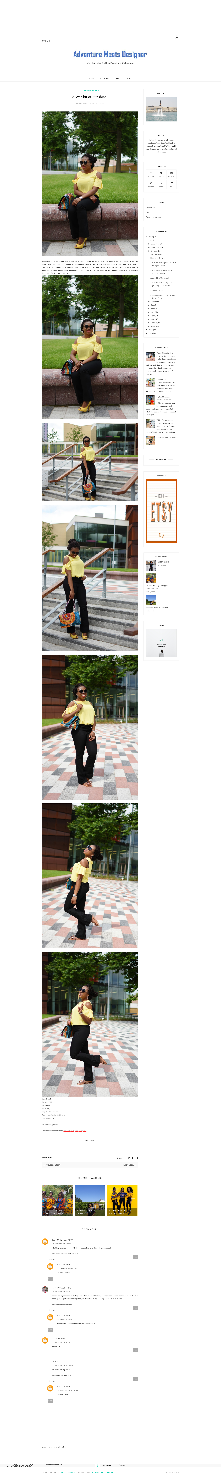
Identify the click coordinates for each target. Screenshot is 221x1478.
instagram (171, 176)
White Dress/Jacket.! (165, 420)
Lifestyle (104, 78)
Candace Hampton (63, 1240)
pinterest (151, 187)
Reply (135, 1257)
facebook (67, 1130)
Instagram (75, 1130)
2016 (151, 240)
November (155, 247)
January (154, 326)
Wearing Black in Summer (157, 607)
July (152, 305)
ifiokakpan (63, 1265)
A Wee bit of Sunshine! (159, 278)
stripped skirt (162, 379)
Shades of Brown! (157, 258)
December (155, 244)
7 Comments (47, 1158)
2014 (151, 333)
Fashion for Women (90, 90)
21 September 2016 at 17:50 (62, 1365)
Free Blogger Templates (102, 1473)
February (154, 322)
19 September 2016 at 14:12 (62, 1291)
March (153, 319)
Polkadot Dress (156, 290)
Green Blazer (163, 562)
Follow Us (122, 1465)
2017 (151, 237)
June (153, 308)
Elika (55, 1362)
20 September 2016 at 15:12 (68, 1319)
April (153, 315)
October (154, 251)
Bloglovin (82, 1130)
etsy (171, 187)
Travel (118, 78)
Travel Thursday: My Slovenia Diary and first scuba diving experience (166, 356)
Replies (52, 1259)
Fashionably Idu (61, 1288)
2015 (151, 330)
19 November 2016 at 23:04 (67, 1390)
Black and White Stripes (166, 437)
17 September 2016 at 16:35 (68, 1268)
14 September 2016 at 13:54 (62, 1243)
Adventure (150, 207)
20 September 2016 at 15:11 (62, 1342)
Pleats (96, 1211)
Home (92, 78)
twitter (161, 176)
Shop (129, 78)
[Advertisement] (110, 22)
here (63, 1115)
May (152, 312)
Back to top (172, 1473)
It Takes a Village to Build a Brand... (71, 1211)
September (155, 254)
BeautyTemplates (67, 1473)
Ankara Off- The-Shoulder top (133, 1211)
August (154, 301)
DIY (147, 212)
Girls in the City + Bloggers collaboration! (157, 587)
